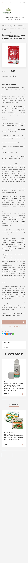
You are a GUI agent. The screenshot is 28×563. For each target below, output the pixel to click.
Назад (7, 455)
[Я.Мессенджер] (2, 334)
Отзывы (6, 347)
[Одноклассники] (7, 334)
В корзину (13, 322)
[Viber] (11, 334)
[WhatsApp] (13, 334)
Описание (7, 342)
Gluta (14, 76)
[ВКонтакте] (5, 334)
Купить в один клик (14, 326)
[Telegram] (9, 334)
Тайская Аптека (11, 25)
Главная (4, 25)
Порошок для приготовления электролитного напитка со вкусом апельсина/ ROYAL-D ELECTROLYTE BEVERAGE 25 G (13, 436)
